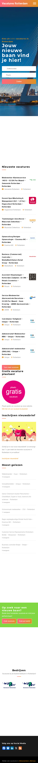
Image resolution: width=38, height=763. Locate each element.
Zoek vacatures (9, 621)
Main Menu (34, 3)
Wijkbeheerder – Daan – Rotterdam (14, 474)
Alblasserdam (24, 761)
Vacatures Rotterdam (15, 3)
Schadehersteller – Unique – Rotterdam (16, 484)
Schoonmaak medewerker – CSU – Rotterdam (18, 509)
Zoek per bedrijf (24, 621)
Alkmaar (32, 761)
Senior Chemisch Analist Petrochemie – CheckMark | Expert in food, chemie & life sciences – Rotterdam (16, 496)
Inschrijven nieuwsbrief (10, 459)
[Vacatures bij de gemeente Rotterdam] (9, 685)
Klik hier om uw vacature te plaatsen (15, 409)
